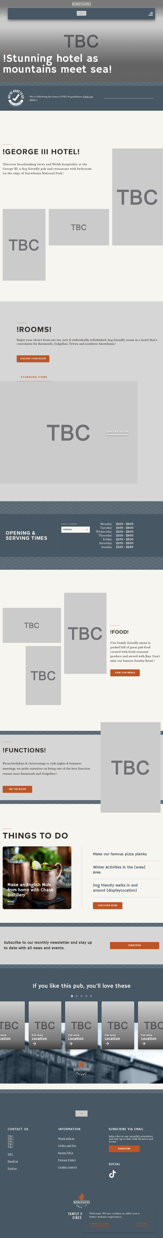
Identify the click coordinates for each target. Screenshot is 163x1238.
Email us (13, 1161)
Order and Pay (67, 1145)
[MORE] (150, 14)
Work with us (66, 1138)
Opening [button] (67, 529)
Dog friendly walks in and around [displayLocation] (115, 888)
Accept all (141, 1223)
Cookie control (67, 1167)
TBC (10, 1154)
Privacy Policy (67, 1160)
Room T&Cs (65, 1152)
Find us (12, 1168)
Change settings (99, 1223)
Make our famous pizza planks (120, 854)
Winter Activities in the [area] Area (119, 870)
